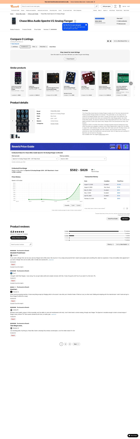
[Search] (96, 6)
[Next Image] (32, 120)
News (99, 10)
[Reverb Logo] (15, 6)
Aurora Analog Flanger (69, 87)
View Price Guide (112, 218)
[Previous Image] (12, 120)
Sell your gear (107, 6)
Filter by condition (64, 156)
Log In (128, 6)
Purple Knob (102, 134)
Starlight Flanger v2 (34, 87)
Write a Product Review (18, 238)
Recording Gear (53, 10)
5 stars (66, 231)
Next (75, 344)
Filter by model (15, 156)
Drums (60, 10)
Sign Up (124, 6)
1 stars (66, 240)
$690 (118, 193)
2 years (78, 205)
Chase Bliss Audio (55, 111)
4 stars (66, 233)
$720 (118, 195)
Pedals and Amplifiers (31, 10)
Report (13, 264)
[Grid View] (108, 41)
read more (51, 259)
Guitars (22, 10)
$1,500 (119, 184)
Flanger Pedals (54, 123)
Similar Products (15, 29)
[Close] (86, 24)
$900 (118, 198)
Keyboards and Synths (43, 10)
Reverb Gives (119, 10)
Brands (95, 10)
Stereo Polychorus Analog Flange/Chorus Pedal (122, 89)
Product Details (26, 29)
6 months (67, 205)
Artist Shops (112, 10)
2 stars (66, 238)
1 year (73, 205)
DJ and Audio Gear (67, 10)
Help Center (126, 10)
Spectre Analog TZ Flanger (16, 88)
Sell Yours (125, 218)
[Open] (56, 158)
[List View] (110, 41)
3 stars (66, 235)
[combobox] (33, 159)
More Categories (77, 10)
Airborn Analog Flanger (104, 87)
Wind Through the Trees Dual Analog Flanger (52, 88)
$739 (118, 187)
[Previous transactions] (124, 208)
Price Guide (37, 29)
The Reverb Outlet (15, 10)
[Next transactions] (127, 208)
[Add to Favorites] (75, 20)
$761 (118, 190)
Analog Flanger (85, 87)
